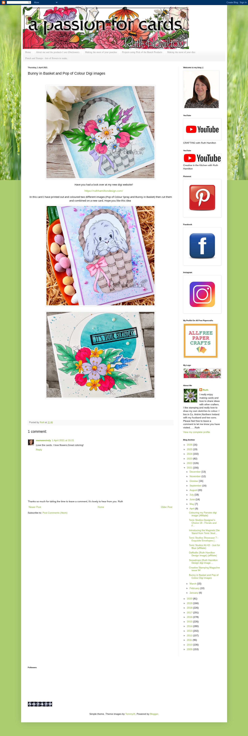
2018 (190, 607)
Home (28, 52)
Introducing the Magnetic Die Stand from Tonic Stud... (204, 531)
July (192, 494)
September (196, 485)
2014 (190, 626)
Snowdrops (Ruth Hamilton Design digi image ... (203, 561)
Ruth (42, 422)
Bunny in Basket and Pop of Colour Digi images (203, 576)
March (193, 583)
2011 (190, 640)
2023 (190, 458)
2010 (190, 644)
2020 (190, 598)
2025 (190, 449)
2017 (190, 612)
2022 (190, 463)
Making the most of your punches (101, 52)
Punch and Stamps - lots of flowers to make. (46, 58)
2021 (190, 467)
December (195, 471)
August (194, 490)
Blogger (154, 714)
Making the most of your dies (181, 52)
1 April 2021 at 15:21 (63, 440)
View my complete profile (196, 432)
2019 (190, 603)
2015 (190, 621)
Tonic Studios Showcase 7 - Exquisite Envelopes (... (203, 539)
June (193, 499)
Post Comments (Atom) (55, 512)
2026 (190, 444)
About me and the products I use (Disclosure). (58, 52)
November (195, 476)
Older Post (166, 507)
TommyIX (130, 714)
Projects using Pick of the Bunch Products (142, 52)
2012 (190, 635)
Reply (39, 449)
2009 (190, 649)
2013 (190, 631)
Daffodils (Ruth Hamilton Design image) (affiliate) (203, 554)
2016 (190, 617)
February (195, 588)
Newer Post (35, 507)
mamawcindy (43, 440)
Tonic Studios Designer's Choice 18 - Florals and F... (202, 523)
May (192, 504)
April (192, 508)
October (194, 481)
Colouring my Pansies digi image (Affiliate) (203, 514)
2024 (190, 453)
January (194, 592)
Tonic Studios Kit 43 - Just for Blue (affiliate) (204, 546)
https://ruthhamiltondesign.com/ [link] (104, 190)
